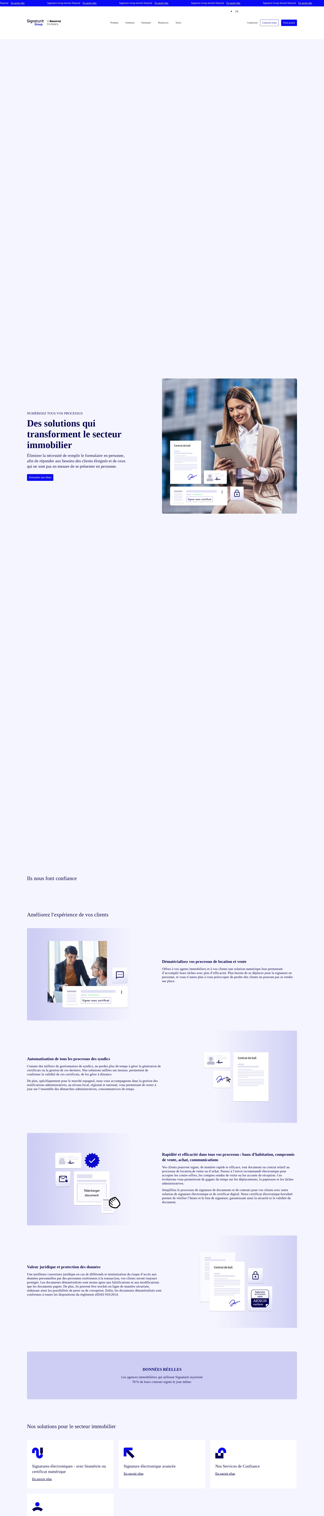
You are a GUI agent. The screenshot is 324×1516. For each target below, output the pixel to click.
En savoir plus (42, 1479)
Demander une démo (40, 477)
